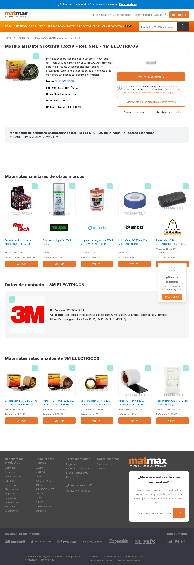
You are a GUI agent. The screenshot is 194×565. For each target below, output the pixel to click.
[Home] (16, 14)
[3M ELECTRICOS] (27, 314)
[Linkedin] (169, 541)
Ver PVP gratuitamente (151, 76)
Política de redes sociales (101, 560)
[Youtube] (176, 541)
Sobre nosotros (143, 14)
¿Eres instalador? (101, 14)
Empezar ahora (128, 4)
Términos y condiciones (128, 560)
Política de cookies (111, 556)
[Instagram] (183, 541)
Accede (158, 14)
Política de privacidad (134, 556)
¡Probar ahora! (172, 296)
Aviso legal (94, 556)
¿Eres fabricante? (122, 14)
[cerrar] (190, 4)
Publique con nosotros (78, 490)
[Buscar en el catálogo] (183, 26)
